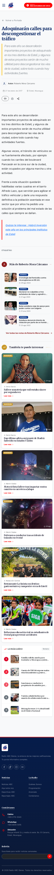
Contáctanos (34, 796)
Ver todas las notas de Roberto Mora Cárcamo (27, 333)
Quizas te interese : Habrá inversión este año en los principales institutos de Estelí (26, 230)
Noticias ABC (7, 784)
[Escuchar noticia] (5, 98)
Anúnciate (33, 792)
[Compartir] (18, 98)
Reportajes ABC (8, 796)
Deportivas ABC (8, 792)
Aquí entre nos (8, 788)
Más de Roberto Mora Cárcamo (28, 264)
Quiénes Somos (35, 784)
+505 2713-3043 (14, 817)
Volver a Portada (13, 20)
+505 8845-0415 (14, 825)
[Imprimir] (12, 98)
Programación (34, 788)
